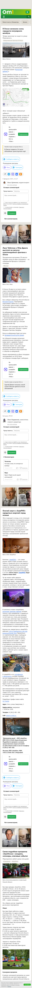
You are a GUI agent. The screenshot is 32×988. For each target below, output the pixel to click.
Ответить (24, 468)
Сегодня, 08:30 (8, 479)
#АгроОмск (15, 861)
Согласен (27, 984)
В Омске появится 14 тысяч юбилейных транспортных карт (15, 150)
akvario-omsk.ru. (11, 715)
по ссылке (6, 701)
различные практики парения (12, 611)
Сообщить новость (12, 159)
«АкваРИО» (12, 559)
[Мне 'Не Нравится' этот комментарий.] (20, 468)
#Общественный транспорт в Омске (13, 40)
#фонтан (5, 266)
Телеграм (18, 167)
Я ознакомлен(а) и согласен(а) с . (13, 208)
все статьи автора (12, 185)
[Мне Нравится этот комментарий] (17, 468)
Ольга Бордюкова (13, 420)
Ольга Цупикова (12, 182)
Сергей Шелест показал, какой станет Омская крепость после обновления (15, 386)
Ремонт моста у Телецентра (11, 22)
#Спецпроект (6, 861)
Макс (8, 167)
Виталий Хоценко (8, 302)
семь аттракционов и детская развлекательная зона (15, 632)
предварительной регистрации (14, 335)
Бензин (25, 22)
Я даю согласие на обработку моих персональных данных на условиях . (15, 204)
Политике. (9, 986)
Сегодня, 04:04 (8, 468)
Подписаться (23, 134)
